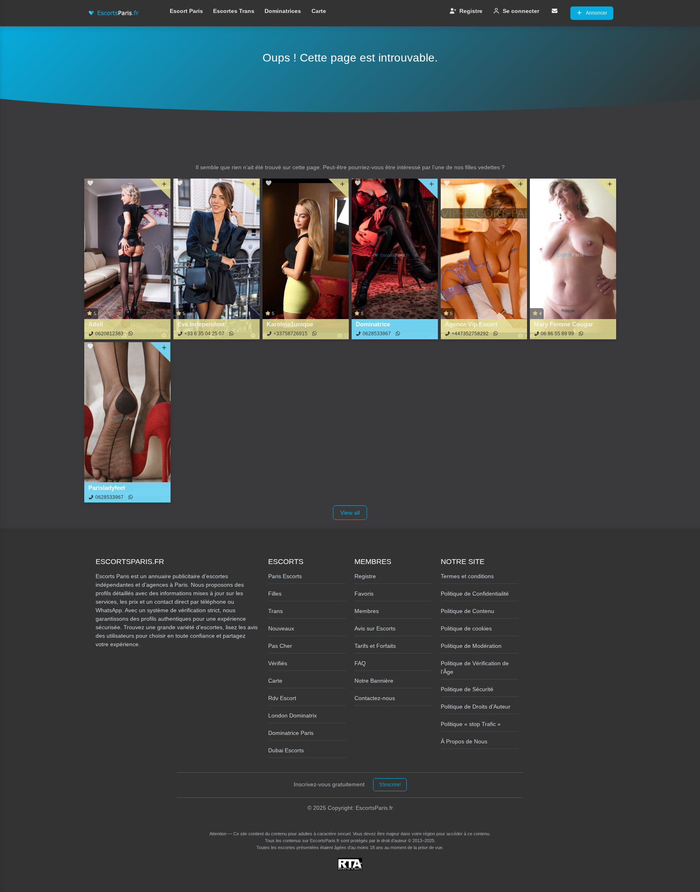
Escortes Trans (233, 11)
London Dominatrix (292, 715)
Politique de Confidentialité (475, 593)
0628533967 (377, 333)
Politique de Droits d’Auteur (475, 706)
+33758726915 (290, 333)
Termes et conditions (467, 576)
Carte (319, 11)
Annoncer (596, 13)
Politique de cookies (466, 628)
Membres (366, 611)
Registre (470, 11)
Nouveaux (281, 628)
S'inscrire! (390, 785)
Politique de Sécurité (467, 689)
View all (350, 512)
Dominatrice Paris (291, 733)
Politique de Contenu (467, 611)
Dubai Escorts (286, 750)
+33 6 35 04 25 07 (204, 333)
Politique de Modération (471, 646)
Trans (275, 611)
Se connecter (521, 11)
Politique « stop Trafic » (471, 724)
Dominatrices (283, 11)
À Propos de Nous (464, 741)
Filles (275, 593)
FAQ (360, 663)
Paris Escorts (285, 576)
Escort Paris (186, 11)
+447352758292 (470, 333)
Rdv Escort (282, 698)
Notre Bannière (373, 680)
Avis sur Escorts (374, 628)
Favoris (363, 593)
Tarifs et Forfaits (375, 646)
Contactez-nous (374, 698)
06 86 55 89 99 (557, 333)
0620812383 (109, 333)
